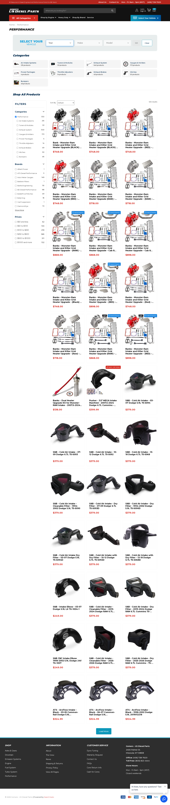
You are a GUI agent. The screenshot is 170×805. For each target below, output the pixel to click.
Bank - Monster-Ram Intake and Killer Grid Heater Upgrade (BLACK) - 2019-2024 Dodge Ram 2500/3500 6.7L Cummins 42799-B (67, 145)
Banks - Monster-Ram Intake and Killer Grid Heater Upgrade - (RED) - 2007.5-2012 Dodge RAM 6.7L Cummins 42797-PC (138, 145)
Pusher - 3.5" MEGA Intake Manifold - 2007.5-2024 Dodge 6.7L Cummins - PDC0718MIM (103, 402)
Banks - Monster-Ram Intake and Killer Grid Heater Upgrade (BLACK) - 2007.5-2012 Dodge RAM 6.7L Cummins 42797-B (103, 145)
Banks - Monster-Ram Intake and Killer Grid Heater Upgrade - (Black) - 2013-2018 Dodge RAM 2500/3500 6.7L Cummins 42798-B (67, 299)
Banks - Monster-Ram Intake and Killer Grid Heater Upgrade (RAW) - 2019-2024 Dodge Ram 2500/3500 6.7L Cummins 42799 (102, 196)
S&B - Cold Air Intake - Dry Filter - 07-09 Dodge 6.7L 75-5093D (103, 506)
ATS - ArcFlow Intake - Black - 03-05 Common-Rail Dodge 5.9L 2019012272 (65, 712)
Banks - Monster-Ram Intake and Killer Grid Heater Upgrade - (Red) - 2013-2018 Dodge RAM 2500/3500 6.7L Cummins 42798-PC (138, 299)
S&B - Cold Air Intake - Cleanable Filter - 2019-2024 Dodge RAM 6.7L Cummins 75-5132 (101, 609)
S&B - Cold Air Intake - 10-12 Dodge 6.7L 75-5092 (103, 453)
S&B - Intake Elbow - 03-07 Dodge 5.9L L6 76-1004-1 (67, 608)
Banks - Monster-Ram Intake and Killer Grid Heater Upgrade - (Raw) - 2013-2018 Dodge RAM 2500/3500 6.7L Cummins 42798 (66, 351)
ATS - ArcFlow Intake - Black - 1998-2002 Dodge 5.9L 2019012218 (138, 712)
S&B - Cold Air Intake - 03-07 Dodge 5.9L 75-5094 (139, 401)
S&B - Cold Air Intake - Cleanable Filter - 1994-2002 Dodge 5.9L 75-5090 (66, 506)
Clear (147, 43)
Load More (104, 731)
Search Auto (49, 797)
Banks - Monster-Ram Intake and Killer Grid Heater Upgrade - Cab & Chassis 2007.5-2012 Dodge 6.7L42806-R (138, 248)
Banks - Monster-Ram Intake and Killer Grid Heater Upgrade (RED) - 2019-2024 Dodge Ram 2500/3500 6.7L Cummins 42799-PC (66, 196)
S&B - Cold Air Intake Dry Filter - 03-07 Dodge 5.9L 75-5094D (66, 557)
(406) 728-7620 (154, 2)
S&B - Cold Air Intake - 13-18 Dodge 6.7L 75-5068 (139, 453)
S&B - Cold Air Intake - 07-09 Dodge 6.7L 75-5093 (67, 453)
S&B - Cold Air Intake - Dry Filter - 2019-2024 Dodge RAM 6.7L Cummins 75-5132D (139, 609)
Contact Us (114, 2)
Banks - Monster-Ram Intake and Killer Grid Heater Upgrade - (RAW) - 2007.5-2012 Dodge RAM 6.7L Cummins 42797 (139, 196)
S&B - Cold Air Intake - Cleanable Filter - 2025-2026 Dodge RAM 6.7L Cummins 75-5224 (101, 660)
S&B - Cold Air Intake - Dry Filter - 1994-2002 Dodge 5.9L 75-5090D (139, 506)
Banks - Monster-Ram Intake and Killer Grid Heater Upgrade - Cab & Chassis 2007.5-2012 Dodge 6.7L (102, 248)
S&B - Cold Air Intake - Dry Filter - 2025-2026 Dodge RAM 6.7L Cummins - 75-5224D (139, 660)
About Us (102, 2)
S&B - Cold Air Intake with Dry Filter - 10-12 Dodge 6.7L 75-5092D (103, 557)
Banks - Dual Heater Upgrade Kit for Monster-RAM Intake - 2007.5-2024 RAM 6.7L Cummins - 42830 (66, 402)
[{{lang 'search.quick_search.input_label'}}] (112, 10)
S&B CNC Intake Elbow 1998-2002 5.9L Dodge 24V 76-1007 (67, 660)
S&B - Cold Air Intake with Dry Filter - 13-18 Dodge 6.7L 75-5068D (139, 557)
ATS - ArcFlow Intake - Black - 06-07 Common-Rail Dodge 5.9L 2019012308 (102, 712)
